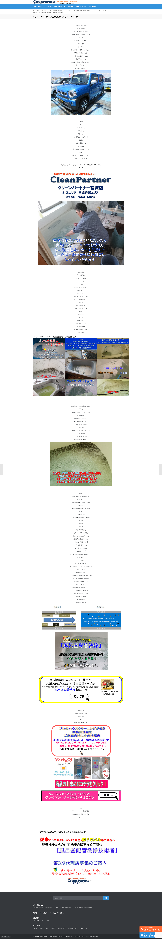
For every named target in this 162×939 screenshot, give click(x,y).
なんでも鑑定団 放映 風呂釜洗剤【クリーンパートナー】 (90, 10)
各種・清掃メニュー (39, 905)
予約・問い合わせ (58, 913)
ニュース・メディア (86, 928)
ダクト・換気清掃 (50, 928)
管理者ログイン (5, 936)
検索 (106, 898)
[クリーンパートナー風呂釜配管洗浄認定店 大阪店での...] (1, 469)
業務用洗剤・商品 (72, 928)
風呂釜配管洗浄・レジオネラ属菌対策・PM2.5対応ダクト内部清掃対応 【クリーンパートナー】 (62, 936)
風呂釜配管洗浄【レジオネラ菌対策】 (43, 908)
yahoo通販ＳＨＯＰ (45, 913)
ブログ (49, 921)
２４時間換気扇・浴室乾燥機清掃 (83, 908)
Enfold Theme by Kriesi (92, 936)
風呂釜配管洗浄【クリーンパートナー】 (61, 10)
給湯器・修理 (61, 928)
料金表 (35, 913)
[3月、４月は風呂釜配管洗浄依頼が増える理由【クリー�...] (160, 469)
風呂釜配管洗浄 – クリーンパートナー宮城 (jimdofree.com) (81, 165)
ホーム (35, 10)
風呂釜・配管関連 (38, 928)
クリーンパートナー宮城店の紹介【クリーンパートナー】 (57, 17)
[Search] (127, 6)
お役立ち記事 (37, 925)
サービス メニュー (43, 10)
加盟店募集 (36, 918)
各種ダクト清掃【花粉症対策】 (64, 908)
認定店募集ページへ (39, 921)
